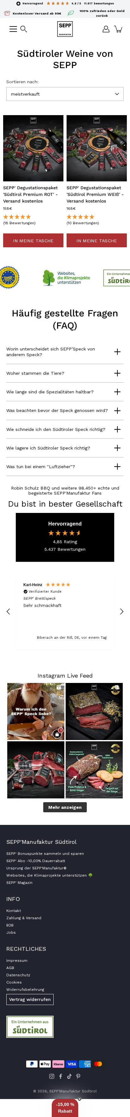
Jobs (11, 932)
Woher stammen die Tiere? (35, 373)
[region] (65, 612)
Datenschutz (18, 975)
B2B (10, 925)
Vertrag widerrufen (30, 999)
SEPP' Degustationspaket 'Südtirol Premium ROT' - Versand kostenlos (30, 194)
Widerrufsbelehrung (25, 989)
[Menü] (13, 29)
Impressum (16, 960)
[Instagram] (52, 1076)
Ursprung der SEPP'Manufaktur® (36, 868)
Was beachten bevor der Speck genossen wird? (57, 410)
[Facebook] (60, 1076)
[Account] (106, 29)
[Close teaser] (79, 1099)
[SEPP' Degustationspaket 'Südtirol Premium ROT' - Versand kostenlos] (33, 148)
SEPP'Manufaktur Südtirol (73, 1091)
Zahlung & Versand (23, 918)
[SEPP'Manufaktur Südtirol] (65, 29)
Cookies (14, 982)
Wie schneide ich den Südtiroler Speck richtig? (55, 429)
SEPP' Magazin (19, 882)
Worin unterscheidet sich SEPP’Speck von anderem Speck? (50, 351)
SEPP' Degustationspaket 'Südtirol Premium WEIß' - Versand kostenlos (95, 194)
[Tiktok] (69, 1076)
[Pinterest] (78, 1076)
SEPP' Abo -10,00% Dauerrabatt (35, 861)
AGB (10, 968)
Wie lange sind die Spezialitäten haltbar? (50, 391)
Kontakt (13, 910)
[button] (23, 29)
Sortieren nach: (22, 81)
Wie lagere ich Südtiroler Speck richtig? (48, 447)
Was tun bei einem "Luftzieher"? (40, 466)
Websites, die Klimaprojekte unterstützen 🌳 (49, 875)
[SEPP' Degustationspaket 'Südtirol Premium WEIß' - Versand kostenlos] (97, 148)
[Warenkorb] (119, 29)
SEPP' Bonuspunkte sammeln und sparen (45, 853)
